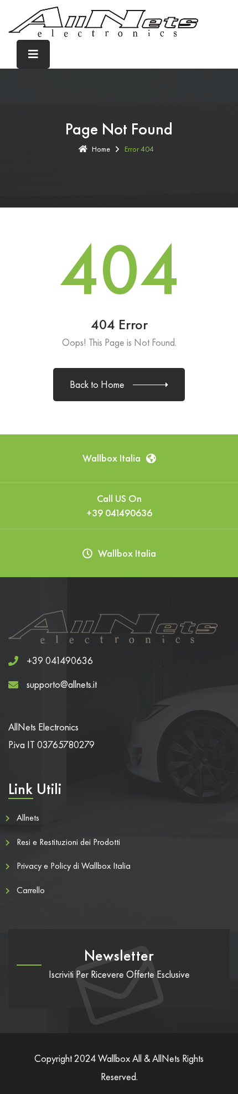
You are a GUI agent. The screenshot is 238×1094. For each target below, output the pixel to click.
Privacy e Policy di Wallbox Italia (74, 866)
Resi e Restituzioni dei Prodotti (68, 842)
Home (101, 149)
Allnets (28, 817)
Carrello (31, 890)
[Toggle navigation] (33, 54)
